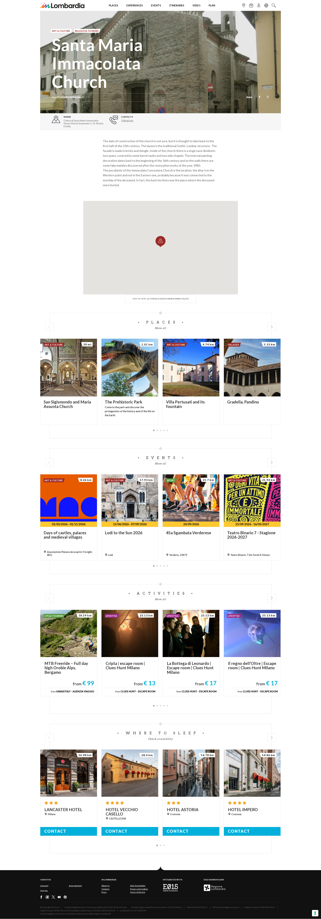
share (249, 97)
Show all (160, 328)
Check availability (160, 739)
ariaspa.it (44, 885)
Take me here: (160, 298)
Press (104, 892)
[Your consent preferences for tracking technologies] (315, 913)
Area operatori (75, 885)
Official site (127, 120)
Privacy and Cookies (139, 889)
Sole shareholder (137, 885)
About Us (105, 885)
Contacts (105, 889)
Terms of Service (137, 892)
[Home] (62, 5)
